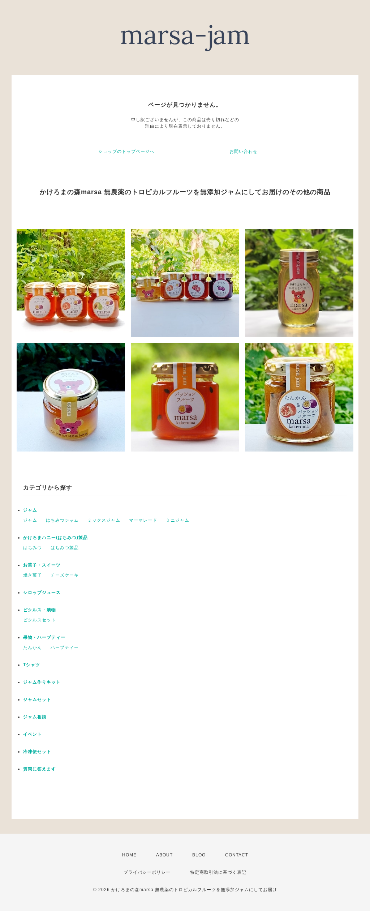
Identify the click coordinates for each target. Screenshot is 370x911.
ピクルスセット (39, 620)
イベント (32, 734)
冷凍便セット (37, 751)
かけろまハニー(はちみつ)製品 (55, 537)
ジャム (30, 510)
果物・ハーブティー (44, 637)
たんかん (32, 647)
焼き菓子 (32, 575)
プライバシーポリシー (147, 872)
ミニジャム (177, 520)
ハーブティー (65, 647)
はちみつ (32, 547)
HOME (129, 854)
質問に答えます (39, 768)
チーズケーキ (65, 575)
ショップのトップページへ (126, 151)
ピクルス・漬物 (39, 609)
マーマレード (143, 520)
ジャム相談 (35, 716)
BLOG (199, 854)
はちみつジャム (62, 520)
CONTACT (236, 854)
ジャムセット (37, 699)
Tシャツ (31, 664)
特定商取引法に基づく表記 (218, 872)
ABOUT (164, 854)
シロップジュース (42, 592)
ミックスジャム (103, 520)
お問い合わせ (243, 151)
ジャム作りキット (42, 682)
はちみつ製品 (65, 547)
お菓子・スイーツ (42, 565)
